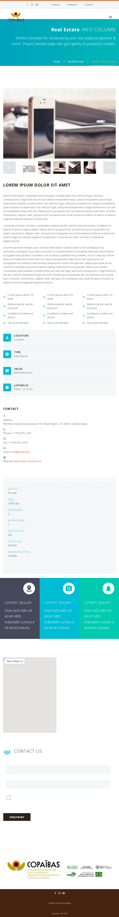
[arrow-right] (109, 167)
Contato (89, 4)
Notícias (56, 4)
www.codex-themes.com (27, 461)
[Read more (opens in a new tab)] (59, 514)
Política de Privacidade (59, 903)
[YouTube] (36, 4)
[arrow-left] (9, 167)
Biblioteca (72, 4)
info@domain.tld (20, 452)
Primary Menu (110, 17)
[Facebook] (27, 4)
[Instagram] (32, 4)
